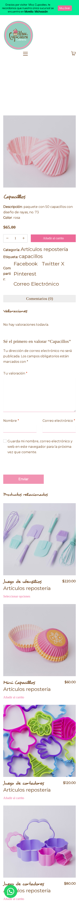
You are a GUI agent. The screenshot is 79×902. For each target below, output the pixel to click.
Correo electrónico (59, 421)
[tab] (39, 298)
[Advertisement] (39, 88)
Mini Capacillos (19, 682)
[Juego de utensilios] (39, 539)
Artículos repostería (44, 249)
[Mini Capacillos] (39, 640)
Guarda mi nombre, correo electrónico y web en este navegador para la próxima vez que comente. (40, 446)
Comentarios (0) (39, 298)
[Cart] (73, 53)
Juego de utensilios (22, 582)
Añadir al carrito (53, 238)
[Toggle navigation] (43, 53)
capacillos (31, 256)
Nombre (11, 421)
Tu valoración (15, 373)
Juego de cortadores (23, 783)
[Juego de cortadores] (39, 741)
